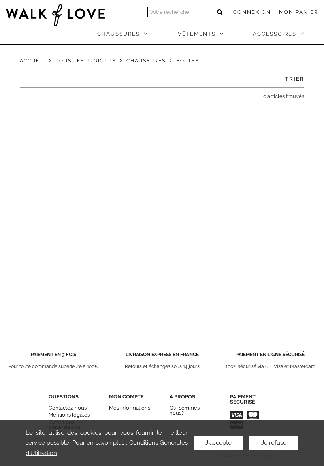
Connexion (252, 12)
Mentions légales (69, 414)
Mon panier (298, 12)
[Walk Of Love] (55, 11)
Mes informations (129, 407)
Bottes (187, 61)
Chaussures (146, 61)
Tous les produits (86, 61)
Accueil (32, 61)
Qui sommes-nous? (186, 410)
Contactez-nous (68, 407)
